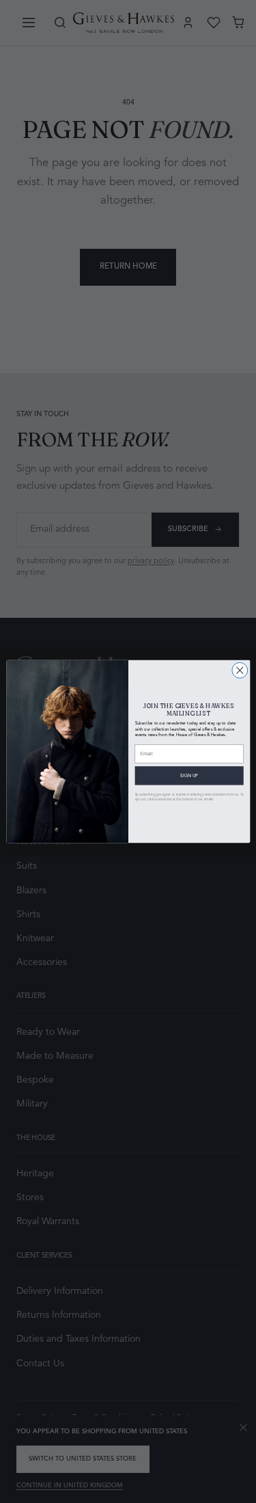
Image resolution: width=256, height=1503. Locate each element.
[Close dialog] (239, 670)
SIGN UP (189, 775)
